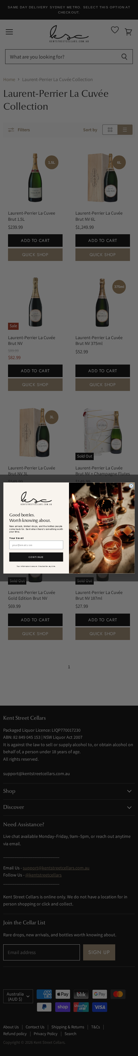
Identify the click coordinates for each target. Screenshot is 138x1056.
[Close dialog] (131, 486)
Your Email (16, 538)
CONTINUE (36, 557)
